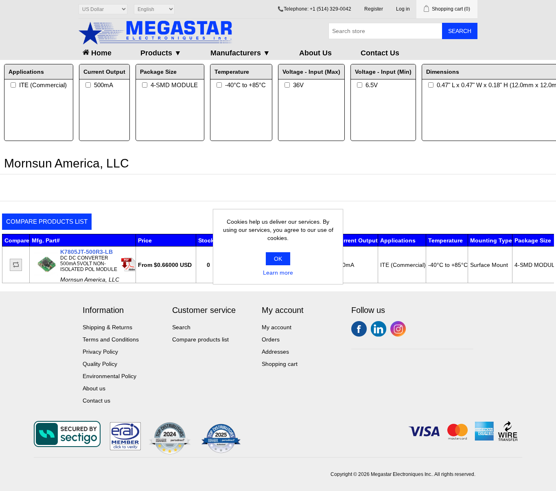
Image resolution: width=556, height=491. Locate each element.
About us (94, 388)
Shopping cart (280, 364)
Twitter (378, 329)
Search (459, 31)
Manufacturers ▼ (240, 53)
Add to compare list (16, 265)
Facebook (359, 329)
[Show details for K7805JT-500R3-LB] (46, 274)
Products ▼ (161, 53)
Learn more (278, 272)
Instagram (398, 329)
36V (298, 84)
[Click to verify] (125, 448)
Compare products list (47, 221)
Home (100, 53)
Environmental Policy (109, 376)
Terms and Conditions (111, 339)
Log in (403, 9)
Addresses (275, 351)
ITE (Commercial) (43, 84)
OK (278, 258)
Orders (271, 339)
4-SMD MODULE (174, 84)
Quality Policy (100, 364)
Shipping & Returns (107, 327)
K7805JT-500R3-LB (86, 252)
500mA (103, 84)
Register (373, 9)
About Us (315, 53)
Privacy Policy (100, 351)
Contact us (96, 400)
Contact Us (380, 53)
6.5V (372, 84)
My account (276, 327)
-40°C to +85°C (245, 84)
